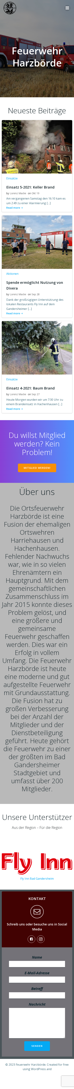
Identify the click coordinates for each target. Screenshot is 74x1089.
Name (37, 957)
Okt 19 (35, 193)
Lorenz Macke (18, 193)
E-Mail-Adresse (37, 973)
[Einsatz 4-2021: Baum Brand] (37, 348)
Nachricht (37, 1004)
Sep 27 (36, 394)
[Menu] (67, 8)
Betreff (37, 988)
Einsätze (12, 178)
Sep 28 (36, 294)
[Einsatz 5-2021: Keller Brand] (37, 146)
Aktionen (12, 274)
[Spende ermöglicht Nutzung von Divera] (37, 242)
